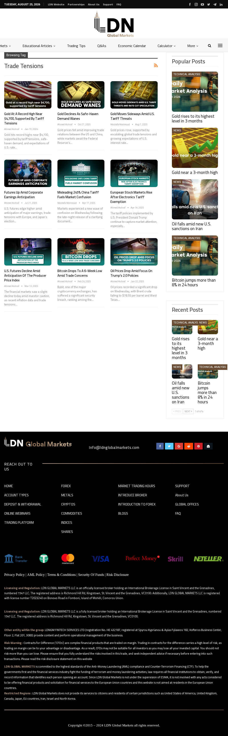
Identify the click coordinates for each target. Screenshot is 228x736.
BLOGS (123, 514)
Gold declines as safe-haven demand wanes (77, 116)
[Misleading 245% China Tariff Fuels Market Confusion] (81, 173)
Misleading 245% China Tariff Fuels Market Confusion (78, 194)
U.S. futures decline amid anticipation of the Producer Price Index (25, 275)
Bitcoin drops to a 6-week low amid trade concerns (79, 273)
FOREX (66, 486)
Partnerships (76, 4)
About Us (94, 4)
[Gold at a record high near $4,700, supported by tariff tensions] (27, 95)
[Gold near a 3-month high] (195, 148)
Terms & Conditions (61, 575)
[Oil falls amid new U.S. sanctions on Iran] (195, 199)
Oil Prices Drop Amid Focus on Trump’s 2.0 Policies (131, 273)
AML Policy (36, 575)
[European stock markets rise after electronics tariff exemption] (134, 173)
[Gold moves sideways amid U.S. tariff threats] (134, 95)
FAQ (118, 4)
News (177, 130)
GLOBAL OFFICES (187, 504)
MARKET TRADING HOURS (136, 486)
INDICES (66, 523)
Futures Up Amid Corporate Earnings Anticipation (23, 194)
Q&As (101, 45)
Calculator (165, 45)
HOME (8, 486)
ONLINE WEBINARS (17, 514)
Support (108, 4)
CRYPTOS (68, 504)
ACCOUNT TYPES (16, 495)
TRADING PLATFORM (19, 523)
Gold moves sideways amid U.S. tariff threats (132, 116)
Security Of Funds (91, 575)
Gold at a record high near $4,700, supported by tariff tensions (24, 118)
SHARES (67, 532)
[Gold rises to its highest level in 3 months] (195, 92)
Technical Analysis (186, 74)
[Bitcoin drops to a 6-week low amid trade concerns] (81, 252)
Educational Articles (37, 45)
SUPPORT (182, 486)
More (191, 45)
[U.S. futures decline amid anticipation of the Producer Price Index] (27, 252)
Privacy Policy (14, 575)
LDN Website (56, 4)
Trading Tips (76, 45)
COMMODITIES (71, 514)
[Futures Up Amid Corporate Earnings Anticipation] (27, 173)
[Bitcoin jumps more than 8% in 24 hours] (195, 255)
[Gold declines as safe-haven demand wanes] (81, 95)
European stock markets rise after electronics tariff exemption (131, 197)
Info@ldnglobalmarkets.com (114, 447)
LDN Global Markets (118, 725)
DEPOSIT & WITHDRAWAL (22, 504)
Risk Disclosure (117, 575)
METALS (67, 495)
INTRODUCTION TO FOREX (136, 504)
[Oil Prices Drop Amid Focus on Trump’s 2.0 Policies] (134, 252)
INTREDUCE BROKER (132, 495)
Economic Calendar (132, 45)
